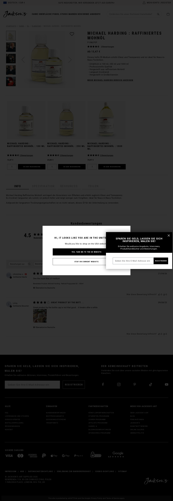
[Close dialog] (168, 235)
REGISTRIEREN (161, 261)
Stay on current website (86, 262)
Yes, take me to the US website (86, 252)
